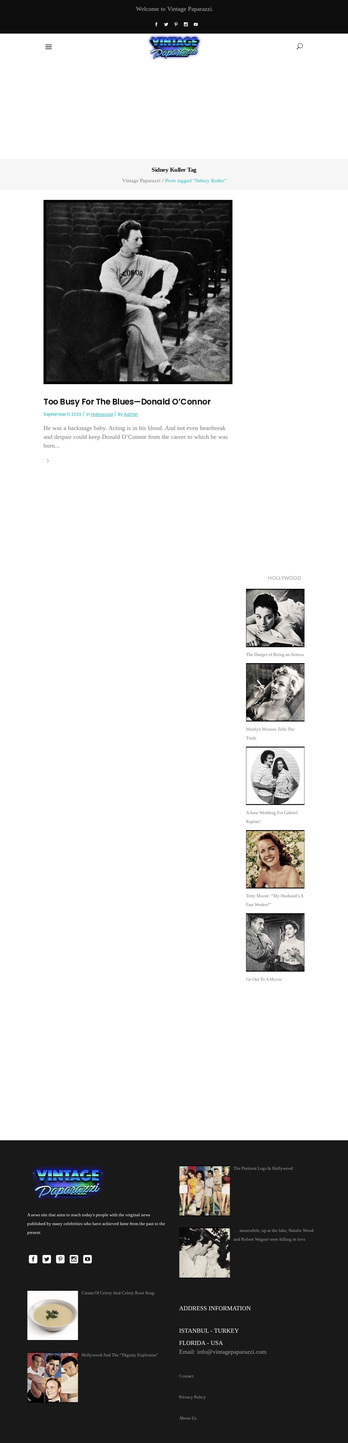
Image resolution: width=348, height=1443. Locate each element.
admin (131, 414)
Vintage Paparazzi (141, 180)
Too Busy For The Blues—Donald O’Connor (127, 401)
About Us (187, 1418)
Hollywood (102, 414)
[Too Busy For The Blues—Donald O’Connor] (138, 291)
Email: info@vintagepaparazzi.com (222, 1351)
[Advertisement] (174, 108)
